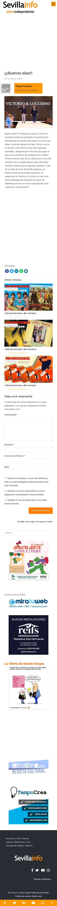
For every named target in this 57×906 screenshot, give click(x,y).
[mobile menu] (53, 4)
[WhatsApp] (21, 271)
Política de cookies (23, 896)
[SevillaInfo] (20, 4)
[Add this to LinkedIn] (23, 903)
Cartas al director (42, 879)
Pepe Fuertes (24, 86)
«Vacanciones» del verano (20, 313)
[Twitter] (12, 271)
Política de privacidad (39, 893)
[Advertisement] (28, 37)
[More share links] (52, 903)
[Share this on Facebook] (5, 903)
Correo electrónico (14, 456)
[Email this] (33, 903)
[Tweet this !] (14, 903)
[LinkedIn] (16, 271)
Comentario (11, 414)
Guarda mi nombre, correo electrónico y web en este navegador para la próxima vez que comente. (26, 482)
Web (6, 467)
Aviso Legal (24, 893)
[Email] (26, 271)
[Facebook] (7, 271)
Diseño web (37, 896)
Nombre (9, 444)
